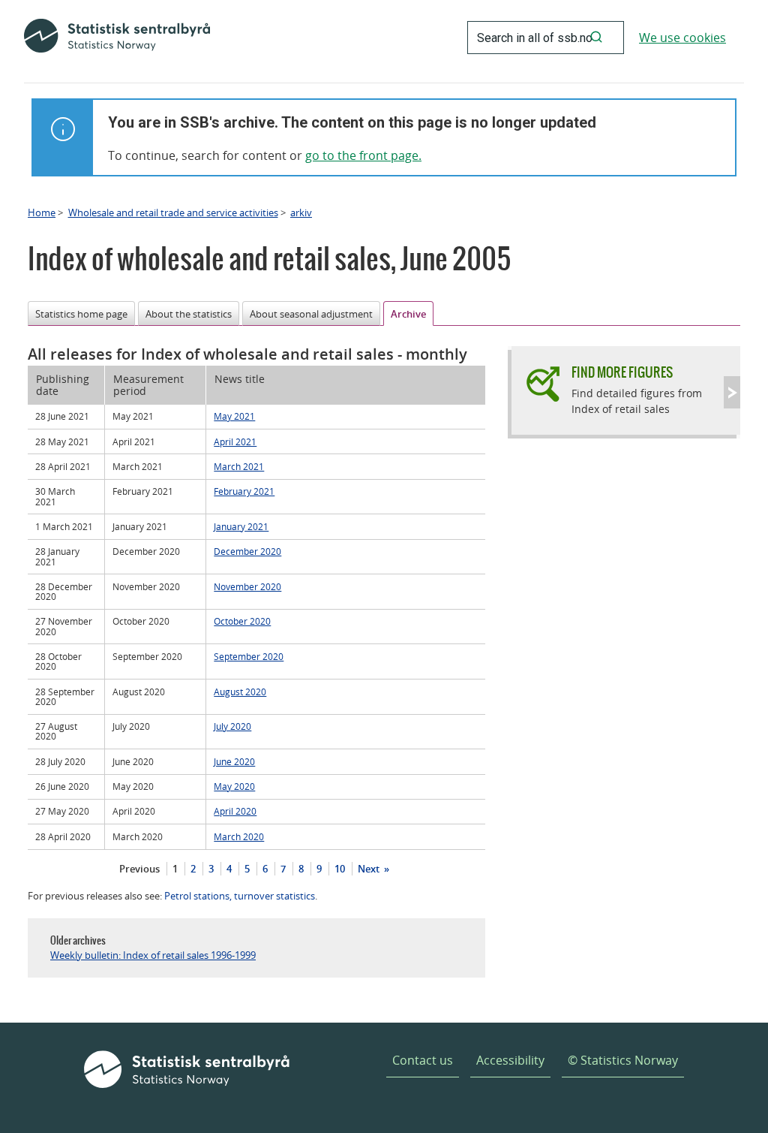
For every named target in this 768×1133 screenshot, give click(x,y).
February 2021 (244, 491)
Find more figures (622, 372)
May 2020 (234, 786)
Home (42, 212)
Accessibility (510, 1060)
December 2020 (247, 551)
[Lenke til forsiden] (117, 37)
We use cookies (682, 37)
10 (339, 868)
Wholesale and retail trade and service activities (173, 212)
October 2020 (242, 621)
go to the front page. (363, 155)
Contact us (422, 1060)
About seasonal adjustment (311, 314)
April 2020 (235, 811)
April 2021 (235, 441)
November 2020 (247, 586)
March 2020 (239, 836)
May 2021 (234, 416)
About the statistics (189, 314)
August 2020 (240, 692)
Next (370, 868)
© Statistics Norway (623, 1060)
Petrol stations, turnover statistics (239, 895)
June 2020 (234, 761)
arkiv (301, 212)
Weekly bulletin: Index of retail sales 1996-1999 (153, 955)
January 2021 (241, 526)
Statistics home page (81, 314)
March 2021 (239, 466)
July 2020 (232, 726)
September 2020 (249, 656)
